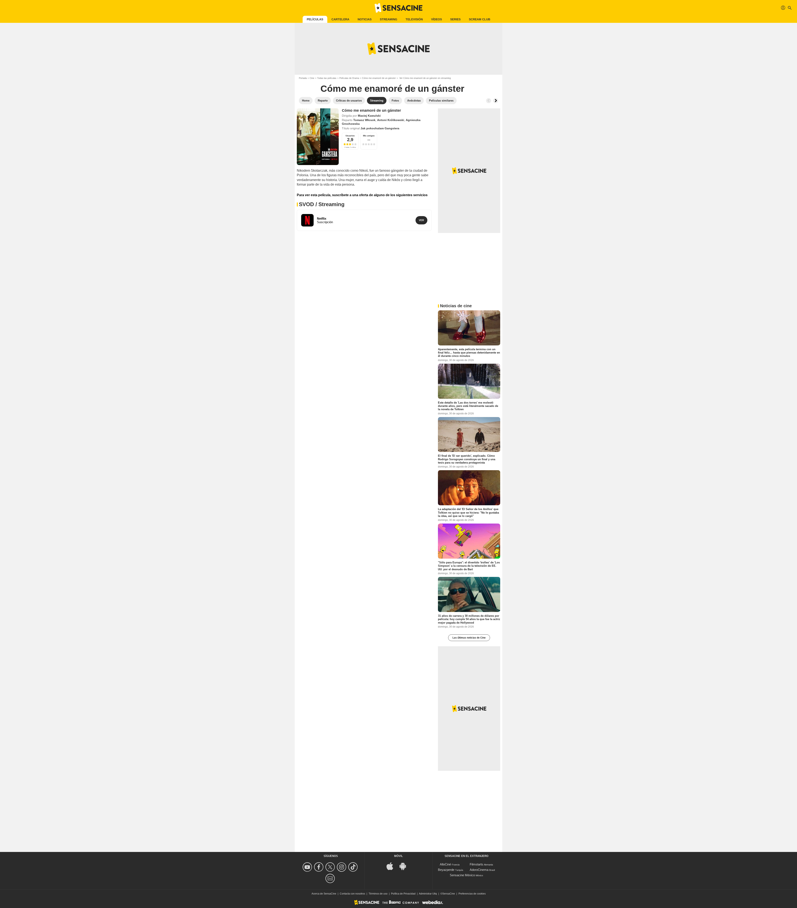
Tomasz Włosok (364, 120)
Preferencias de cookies (472, 893)
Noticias (365, 19)
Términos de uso (378, 893)
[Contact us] (330, 878)
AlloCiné (445, 864)
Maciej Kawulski (369, 115)
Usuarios (350, 136)
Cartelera (340, 19)
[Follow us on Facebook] (319, 867)
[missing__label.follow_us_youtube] (308, 867)
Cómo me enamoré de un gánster (379, 78)
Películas (315, 19)
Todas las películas (326, 78)
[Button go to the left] (488, 100)
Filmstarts (476, 864)
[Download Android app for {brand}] (405, 866)
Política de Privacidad (403, 893)
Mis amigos (369, 136)
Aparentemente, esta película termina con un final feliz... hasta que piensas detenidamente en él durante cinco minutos (469, 353)
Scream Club (479, 19)
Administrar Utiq (428, 893)
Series (455, 19)
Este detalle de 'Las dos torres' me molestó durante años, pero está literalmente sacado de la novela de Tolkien (468, 406)
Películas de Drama (349, 78)
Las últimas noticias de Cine (469, 637)
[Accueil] (398, 8)
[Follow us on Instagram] (342, 867)
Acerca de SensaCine (324, 893)
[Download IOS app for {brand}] (392, 866)
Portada (303, 78)
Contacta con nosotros (352, 893)
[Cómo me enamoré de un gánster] (318, 136)
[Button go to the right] (495, 100)
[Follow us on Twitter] (330, 867)
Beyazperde (446, 869)
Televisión (414, 19)
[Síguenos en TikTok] (353, 867)
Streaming (388, 19)
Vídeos (436, 19)
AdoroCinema (479, 869)
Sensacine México (462, 875)
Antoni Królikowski (390, 120)
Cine (312, 78)
